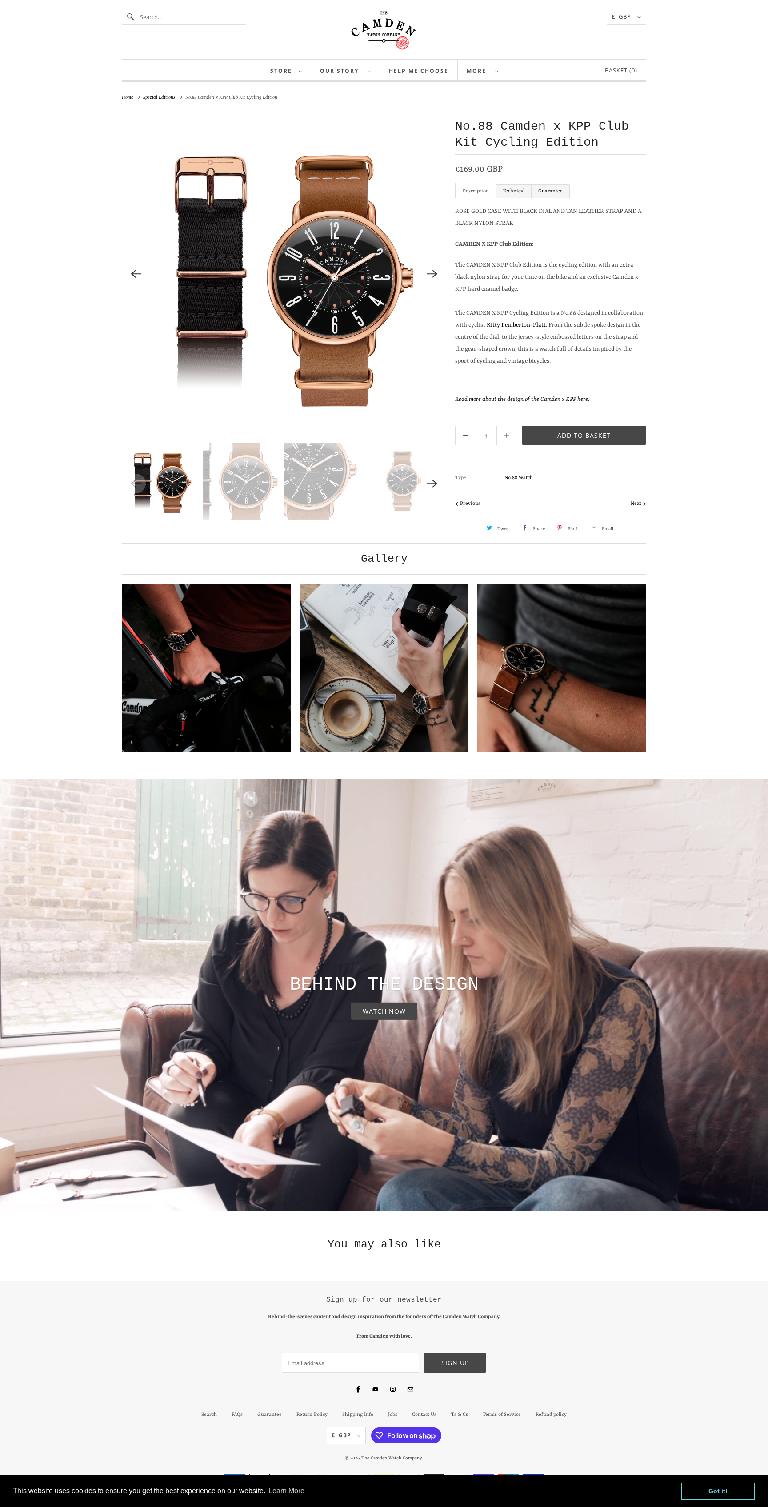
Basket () (619, 70)
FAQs (237, 1415)
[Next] (432, 274)
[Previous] (136, 274)
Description (475, 191)
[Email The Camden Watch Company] (410, 1389)
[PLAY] (284, 274)
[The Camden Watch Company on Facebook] (358, 1389)
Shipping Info (357, 1415)
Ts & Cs (459, 1415)
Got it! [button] (718, 1491)
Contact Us (424, 1415)
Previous (469, 504)
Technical (513, 191)
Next (637, 504)
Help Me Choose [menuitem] (418, 71)
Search (209, 1415)
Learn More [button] (286, 1491)
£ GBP (622, 16)
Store (282, 71)
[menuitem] (286, 70)
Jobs (392, 1415)
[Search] (131, 17)
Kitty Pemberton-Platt (516, 325)
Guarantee (550, 191)
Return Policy (312, 1415)
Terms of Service (502, 1415)
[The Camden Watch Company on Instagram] (393, 1389)
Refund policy (551, 1415)
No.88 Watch (518, 478)
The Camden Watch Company (391, 1458)
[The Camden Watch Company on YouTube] (375, 1389)
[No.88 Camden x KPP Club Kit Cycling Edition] (284, 274)
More (479, 71)
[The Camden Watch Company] (384, 30)
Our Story (341, 71)
